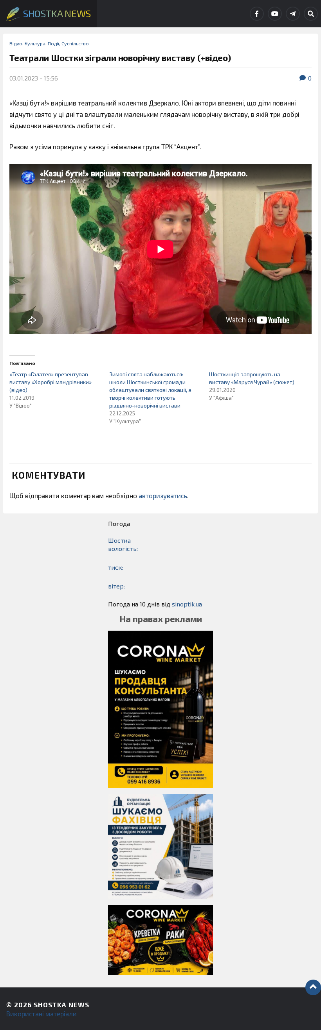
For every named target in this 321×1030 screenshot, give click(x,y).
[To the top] (313, 987)
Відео (15, 43)
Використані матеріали (41, 1013)
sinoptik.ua (187, 604)
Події (53, 43)
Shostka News (61, 1005)
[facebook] (257, 14)
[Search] (311, 14)
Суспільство (75, 43)
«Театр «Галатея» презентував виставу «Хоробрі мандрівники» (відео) (50, 382)
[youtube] (275, 14)
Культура (35, 43)
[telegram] (293, 14)
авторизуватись (163, 495)
